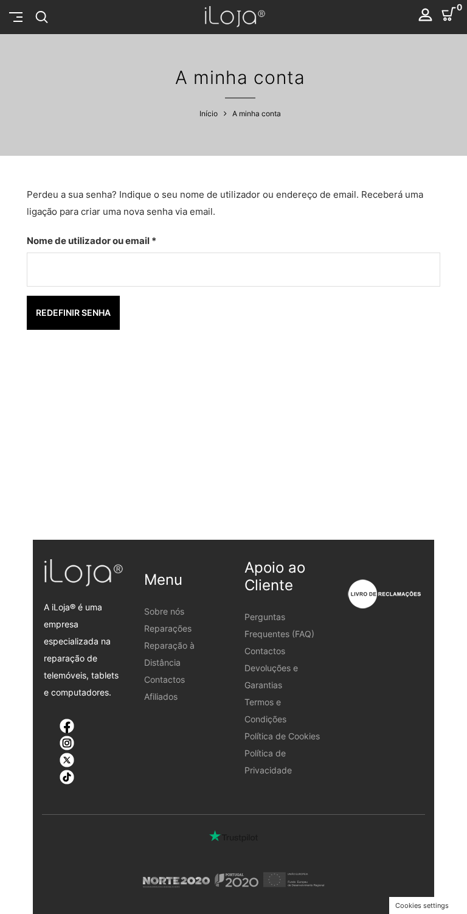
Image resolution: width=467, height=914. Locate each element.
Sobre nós (164, 611)
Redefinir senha (73, 312)
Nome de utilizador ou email (117, 240)
